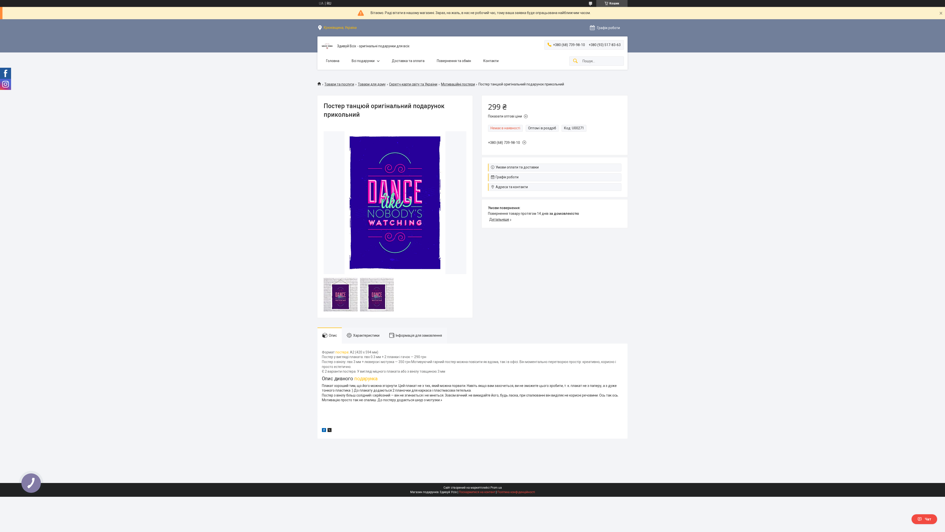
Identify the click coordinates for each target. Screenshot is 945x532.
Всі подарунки (363, 61)
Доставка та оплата (408, 61)
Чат (928, 519)
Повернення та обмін (454, 61)
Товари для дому (372, 84)
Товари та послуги (339, 84)
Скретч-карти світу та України (413, 84)
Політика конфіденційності (516, 492)
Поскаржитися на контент (477, 492)
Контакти (491, 61)
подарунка (366, 379)
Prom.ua (496, 487)
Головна (332, 61)
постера (341, 352)
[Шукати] (575, 61)
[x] (329, 431)
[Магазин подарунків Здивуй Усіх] (327, 46)
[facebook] (324, 431)
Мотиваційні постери (458, 84)
